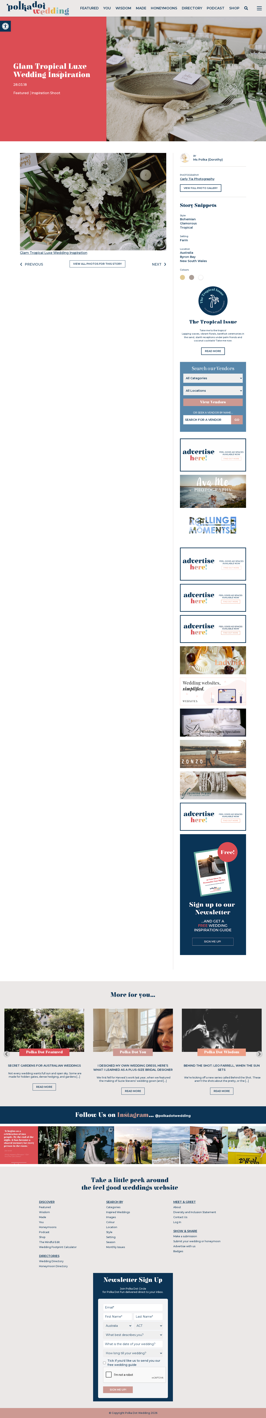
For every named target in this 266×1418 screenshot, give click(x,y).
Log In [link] (177, 1222)
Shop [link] (234, 8)
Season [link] (110, 1242)
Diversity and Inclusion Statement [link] (194, 1212)
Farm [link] (184, 240)
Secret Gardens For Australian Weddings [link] (44, 1065)
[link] (5, 26)
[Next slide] (259, 1054)
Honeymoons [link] (164, 8)
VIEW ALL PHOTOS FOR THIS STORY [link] (97, 263)
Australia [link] (186, 253)
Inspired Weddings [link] (118, 1212)
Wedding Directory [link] (51, 1261)
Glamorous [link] (188, 223)
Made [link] (141, 8)
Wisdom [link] (123, 8)
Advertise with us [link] (184, 1246)
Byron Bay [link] (188, 257)
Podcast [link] (215, 8)
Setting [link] (111, 1237)
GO (236, 420)
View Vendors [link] (213, 402)
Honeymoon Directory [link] (53, 1266)
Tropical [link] (186, 227)
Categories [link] (113, 1207)
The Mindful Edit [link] (49, 1242)
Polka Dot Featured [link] (44, 1052)
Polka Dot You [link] (133, 1052)
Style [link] (109, 1232)
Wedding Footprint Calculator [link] (58, 1247)
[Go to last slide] (6, 1054)
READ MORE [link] (213, 351)
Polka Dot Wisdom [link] (221, 1052)
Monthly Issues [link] (115, 1247)
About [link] (177, 1207)
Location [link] (111, 1227)
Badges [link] (178, 1251)
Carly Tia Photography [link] (197, 179)
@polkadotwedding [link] (173, 1116)
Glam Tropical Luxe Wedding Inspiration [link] (53, 253)
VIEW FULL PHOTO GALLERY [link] (201, 188)
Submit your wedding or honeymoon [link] (196, 1241)
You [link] (107, 8)
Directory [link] (192, 8)
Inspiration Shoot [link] (45, 93)
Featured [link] (89, 8)
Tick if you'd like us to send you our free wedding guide (133, 1363)
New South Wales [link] (193, 261)
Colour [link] (110, 1222)
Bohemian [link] (188, 219)
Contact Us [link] (180, 1217)
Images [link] (111, 1217)
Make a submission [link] (185, 1236)
